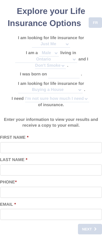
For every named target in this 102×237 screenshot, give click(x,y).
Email (8, 204)
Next (87, 229)
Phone (8, 182)
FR (95, 22)
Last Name (13, 160)
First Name (14, 137)
